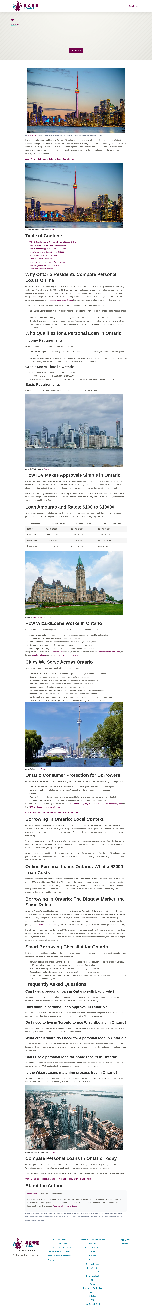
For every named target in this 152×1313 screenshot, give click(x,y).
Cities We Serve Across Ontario (42, 259)
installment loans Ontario (45, 925)
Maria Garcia (31, 135)
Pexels (51, 230)
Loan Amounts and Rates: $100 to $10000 (46, 252)
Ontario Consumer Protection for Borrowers (47, 262)
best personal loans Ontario (61, 300)
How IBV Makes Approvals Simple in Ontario (47, 249)
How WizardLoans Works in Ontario (44, 255)
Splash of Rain (37, 617)
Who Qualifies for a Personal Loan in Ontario (47, 245)
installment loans (39, 655)
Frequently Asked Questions (41, 269)
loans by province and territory (65, 655)
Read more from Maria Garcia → (66, 1206)
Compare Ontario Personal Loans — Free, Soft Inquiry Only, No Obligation (58, 1179)
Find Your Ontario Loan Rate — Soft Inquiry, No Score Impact (52, 812)
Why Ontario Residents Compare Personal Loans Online (52, 242)
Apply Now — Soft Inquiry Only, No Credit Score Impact (49, 159)
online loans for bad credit (109, 652)
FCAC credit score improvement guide (44, 807)
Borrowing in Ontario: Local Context (44, 265)
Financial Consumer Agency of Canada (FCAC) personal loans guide (93, 804)
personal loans (57, 652)
